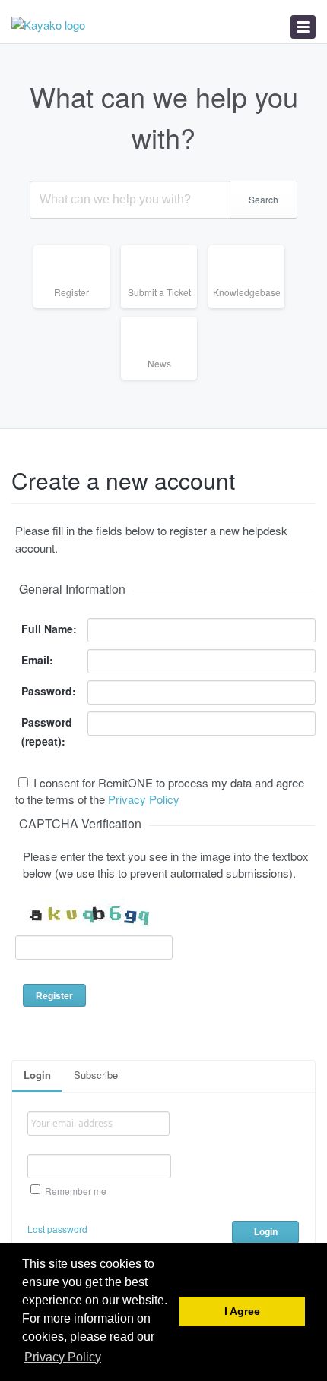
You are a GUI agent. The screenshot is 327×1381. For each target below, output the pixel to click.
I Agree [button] (242, 1311)
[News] (164, 379)
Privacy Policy (143, 799)
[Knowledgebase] (252, 308)
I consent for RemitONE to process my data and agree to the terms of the (159, 791)
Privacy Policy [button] (62, 1357)
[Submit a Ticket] (164, 308)
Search (263, 199)
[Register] (77, 308)
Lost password (57, 1228)
